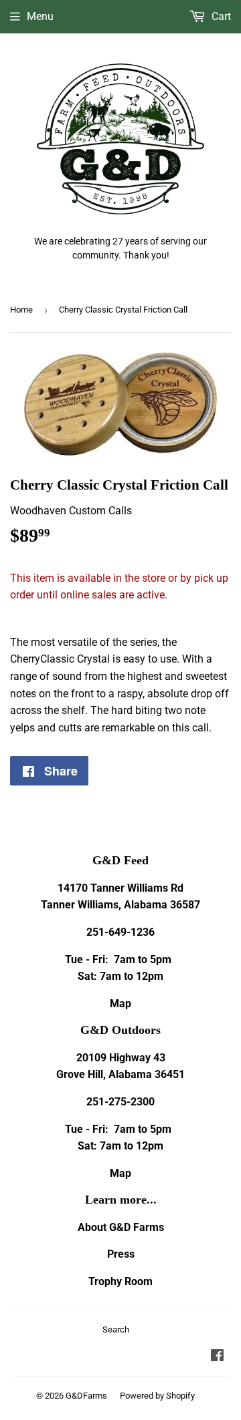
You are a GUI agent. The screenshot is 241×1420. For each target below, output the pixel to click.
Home (21, 310)
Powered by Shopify (157, 1396)
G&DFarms (86, 1396)
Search (115, 1329)
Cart (220, 16)
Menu (40, 16)
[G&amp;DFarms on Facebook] (217, 1357)
